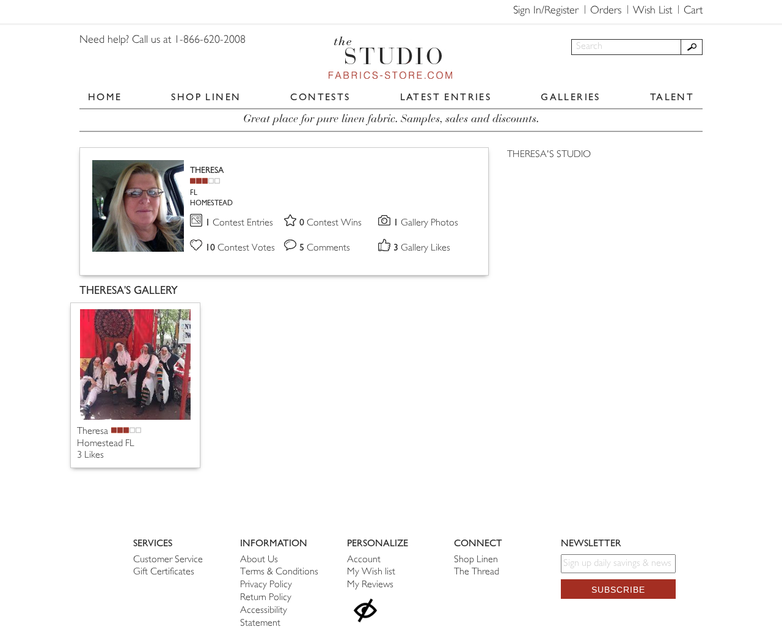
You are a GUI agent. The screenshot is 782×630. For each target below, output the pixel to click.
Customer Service (168, 560)
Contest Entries (239, 223)
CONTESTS (320, 97)
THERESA (207, 170)
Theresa (92, 431)
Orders (605, 11)
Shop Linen (476, 560)
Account (364, 560)
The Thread (476, 572)
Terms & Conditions (279, 572)
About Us (259, 560)
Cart (693, 11)
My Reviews (370, 585)
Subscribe (618, 590)
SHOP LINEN (206, 97)
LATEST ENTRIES (446, 97)
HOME (105, 97)
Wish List (652, 11)
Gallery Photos (425, 223)
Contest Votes (240, 248)
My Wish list (371, 572)
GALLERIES (571, 97)
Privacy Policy (266, 585)
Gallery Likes (421, 248)
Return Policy (265, 598)
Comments (324, 248)
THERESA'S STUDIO (549, 154)
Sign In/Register (546, 11)
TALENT (672, 97)
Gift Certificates (163, 572)
